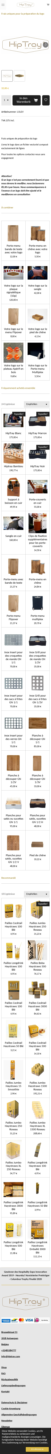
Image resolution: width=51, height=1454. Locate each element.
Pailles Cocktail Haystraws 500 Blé (37, 1046)
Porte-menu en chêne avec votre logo (37, 249)
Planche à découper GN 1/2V (13, 779)
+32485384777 (8, 1350)
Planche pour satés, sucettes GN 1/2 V (13, 859)
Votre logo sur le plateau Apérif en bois (13, 369)
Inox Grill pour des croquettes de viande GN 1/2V (37, 657)
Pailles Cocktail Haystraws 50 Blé (13, 1045)
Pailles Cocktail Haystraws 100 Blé (13, 926)
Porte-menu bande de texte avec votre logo (13, 249)
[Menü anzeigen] (3, 5)
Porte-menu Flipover (13, 618)
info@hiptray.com (10, 1357)
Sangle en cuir (13, 536)
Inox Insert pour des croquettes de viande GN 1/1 (13, 657)
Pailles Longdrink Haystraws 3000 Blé (13, 1206)
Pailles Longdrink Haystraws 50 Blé (37, 1204)
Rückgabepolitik (9, 1380)
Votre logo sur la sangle (37, 287)
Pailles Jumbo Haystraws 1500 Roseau (37, 1086)
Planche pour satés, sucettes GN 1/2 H (37, 819)
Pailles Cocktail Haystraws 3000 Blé (37, 1006)
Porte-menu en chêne (37, 581)
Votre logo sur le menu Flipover (13, 331)
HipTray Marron (37, 433)
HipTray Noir (37, 466)
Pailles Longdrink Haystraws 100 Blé (13, 966)
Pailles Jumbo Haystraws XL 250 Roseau (13, 1166)
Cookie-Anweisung (10, 1409)
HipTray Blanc (13, 433)
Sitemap (5, 1427)
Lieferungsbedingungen (13, 1386)
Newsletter (6, 1421)
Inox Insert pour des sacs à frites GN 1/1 (13, 699)
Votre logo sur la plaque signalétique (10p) (13, 290)
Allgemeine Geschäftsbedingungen (19, 1415)
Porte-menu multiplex (37, 618)
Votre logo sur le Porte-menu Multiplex (37, 369)
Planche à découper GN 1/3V (37, 779)
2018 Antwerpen (9, 1338)
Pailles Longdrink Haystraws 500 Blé (13, 1246)
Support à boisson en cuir (13, 501)
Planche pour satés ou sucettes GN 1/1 (13, 819)
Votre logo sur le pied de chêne (37, 331)
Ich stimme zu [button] (37, 1449)
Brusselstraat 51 (9, 1332)
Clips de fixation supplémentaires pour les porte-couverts (37, 541)
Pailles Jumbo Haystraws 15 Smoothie (13, 1086)
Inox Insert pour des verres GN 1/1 (13, 739)
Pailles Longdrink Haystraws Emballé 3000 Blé (37, 1247)
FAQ (3, 1374)
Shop (4, 1367)
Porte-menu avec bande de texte (13, 581)
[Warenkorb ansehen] (48, 5)
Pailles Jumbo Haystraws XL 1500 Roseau (37, 1126)
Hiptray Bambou (13, 466)
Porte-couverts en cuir (37, 501)
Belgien (5, 1344)
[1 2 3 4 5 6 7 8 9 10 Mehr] (6, 100)
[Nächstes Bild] (45, 45)
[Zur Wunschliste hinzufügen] (46, 100)
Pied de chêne (38, 855)
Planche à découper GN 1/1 (37, 739)
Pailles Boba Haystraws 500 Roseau (37, 966)
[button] (7, 76)
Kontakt (5, 1392)
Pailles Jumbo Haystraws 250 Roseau (37, 926)
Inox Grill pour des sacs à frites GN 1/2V (38, 699)
